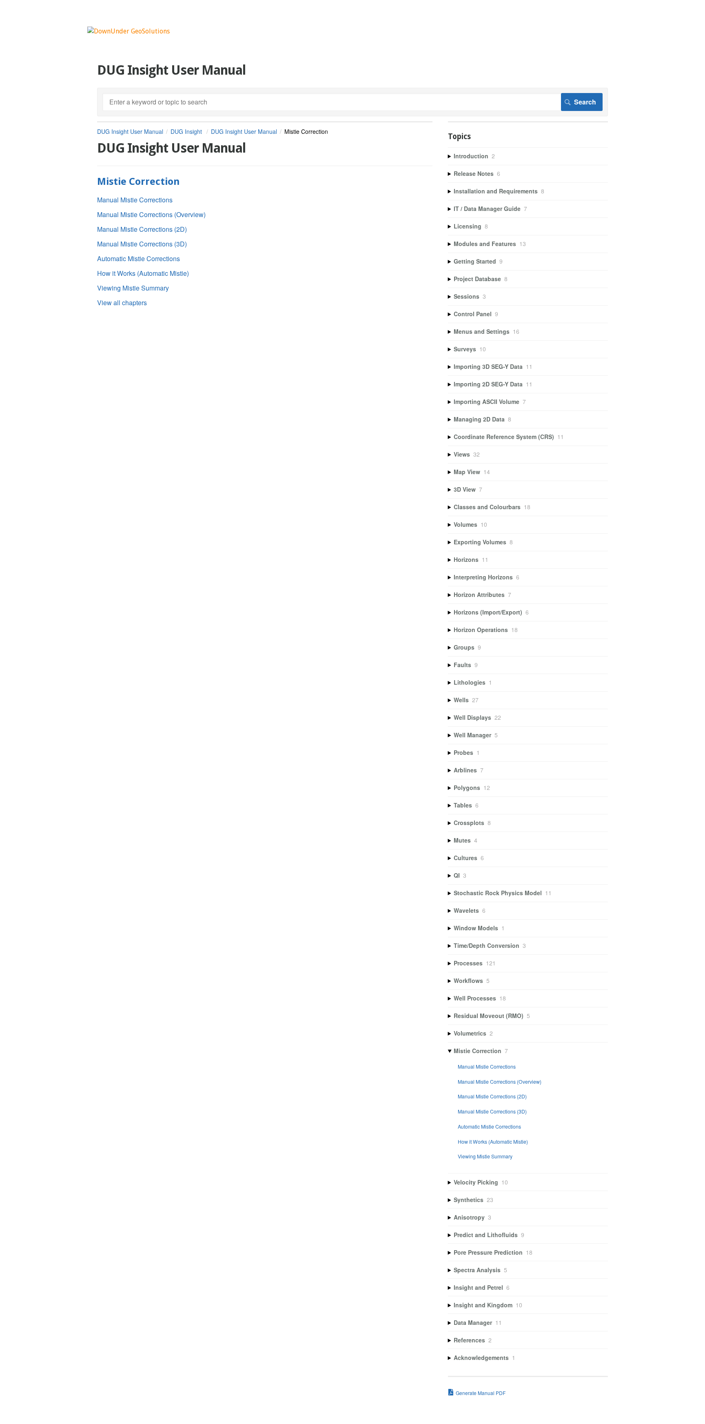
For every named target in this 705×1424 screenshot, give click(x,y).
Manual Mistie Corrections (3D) (142, 243)
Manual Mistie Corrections (135, 199)
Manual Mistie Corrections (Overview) (151, 214)
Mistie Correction (138, 181)
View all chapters (122, 302)
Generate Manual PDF (480, 1392)
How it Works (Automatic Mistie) (143, 273)
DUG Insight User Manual (130, 131)
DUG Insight (187, 131)
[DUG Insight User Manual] (128, 31)
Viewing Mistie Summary (133, 288)
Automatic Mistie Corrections (138, 258)
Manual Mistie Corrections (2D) (142, 229)
